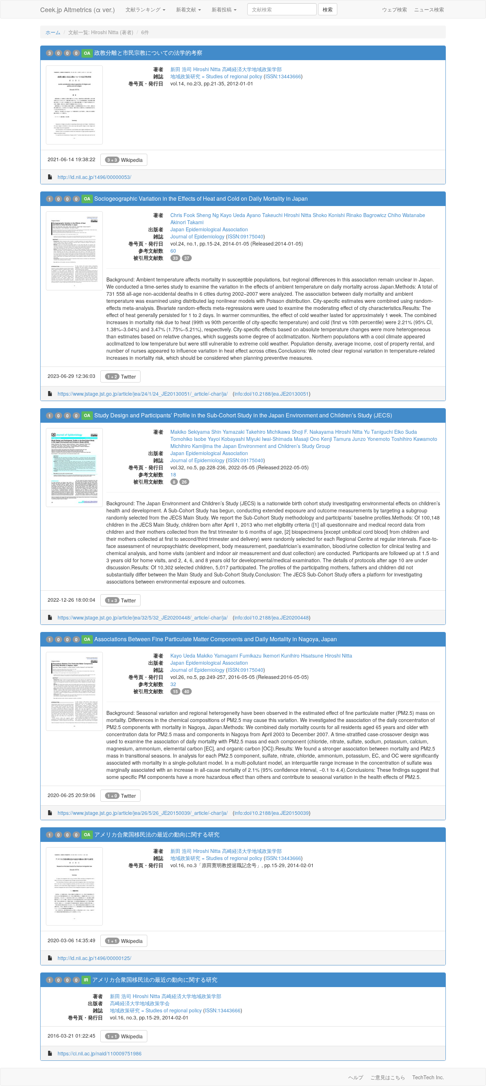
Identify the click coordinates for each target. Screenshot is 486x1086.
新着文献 (186, 9)
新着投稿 (222, 9)
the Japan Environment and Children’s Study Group (272, 445)
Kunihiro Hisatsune (302, 655)
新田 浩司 (181, 69)
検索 (328, 9)
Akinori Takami (187, 222)
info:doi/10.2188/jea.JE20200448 (271, 617)
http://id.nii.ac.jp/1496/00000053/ (94, 176)
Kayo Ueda (232, 214)
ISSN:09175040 (245, 236)
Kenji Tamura (336, 438)
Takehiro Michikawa (268, 431)
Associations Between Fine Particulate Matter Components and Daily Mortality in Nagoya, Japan (215, 639)
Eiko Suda (405, 431)
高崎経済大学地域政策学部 (252, 69)
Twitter (121, 376)
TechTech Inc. (428, 1077)
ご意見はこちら (387, 1077)
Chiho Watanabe (406, 214)
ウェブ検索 (394, 9)
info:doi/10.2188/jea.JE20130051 (271, 393)
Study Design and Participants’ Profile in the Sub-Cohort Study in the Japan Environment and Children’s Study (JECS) (243, 415)
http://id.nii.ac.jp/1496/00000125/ (94, 957)
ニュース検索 (429, 9)
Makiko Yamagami (217, 655)
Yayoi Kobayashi (226, 438)
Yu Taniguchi (378, 431)
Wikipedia (125, 159)
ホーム (53, 32)
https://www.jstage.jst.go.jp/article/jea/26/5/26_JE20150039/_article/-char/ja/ (143, 812)
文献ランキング (144, 9)
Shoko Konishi (329, 214)
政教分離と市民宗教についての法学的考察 (148, 52)
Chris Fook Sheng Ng (194, 214)
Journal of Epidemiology (197, 236)
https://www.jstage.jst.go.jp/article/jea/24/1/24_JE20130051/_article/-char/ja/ (143, 393)
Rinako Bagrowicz (366, 214)
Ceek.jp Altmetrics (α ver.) (77, 9)
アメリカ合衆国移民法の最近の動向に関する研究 (157, 834)
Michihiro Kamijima (191, 445)
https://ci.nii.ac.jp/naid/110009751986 (100, 1053)
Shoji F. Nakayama (313, 431)
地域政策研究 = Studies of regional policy (216, 76)
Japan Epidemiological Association (209, 229)
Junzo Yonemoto (371, 438)
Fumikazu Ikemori (259, 655)
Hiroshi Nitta (207, 69)
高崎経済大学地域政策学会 (140, 1003)
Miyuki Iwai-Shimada (269, 438)
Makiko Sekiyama (190, 431)
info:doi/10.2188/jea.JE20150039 (271, 812)
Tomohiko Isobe (188, 438)
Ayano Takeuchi (264, 214)
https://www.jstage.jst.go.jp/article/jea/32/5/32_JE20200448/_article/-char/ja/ (143, 617)
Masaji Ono (306, 438)
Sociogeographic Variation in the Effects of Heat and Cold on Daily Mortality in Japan (201, 198)
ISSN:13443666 (283, 76)
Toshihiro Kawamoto (414, 438)
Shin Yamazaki (227, 431)
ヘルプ (355, 1077)
